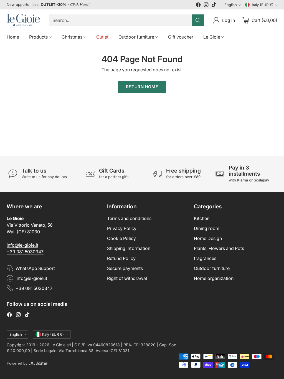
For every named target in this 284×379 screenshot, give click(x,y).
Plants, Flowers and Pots (219, 248)
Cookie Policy (121, 238)
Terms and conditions (129, 218)
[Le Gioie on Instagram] (206, 5)
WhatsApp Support (35, 268)
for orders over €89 (183, 177)
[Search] (198, 20)
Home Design (208, 238)
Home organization (214, 278)
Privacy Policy (121, 228)
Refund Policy (121, 258)
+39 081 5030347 (25, 251)
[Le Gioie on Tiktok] (214, 5)
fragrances (205, 258)
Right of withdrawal (127, 278)
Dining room (206, 228)
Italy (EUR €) (262, 4)
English (230, 4)
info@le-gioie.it (22, 245)
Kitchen (201, 218)
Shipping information (128, 248)
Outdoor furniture (212, 268)
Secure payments (125, 268)
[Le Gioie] (23, 20)
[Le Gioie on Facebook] (198, 5)
